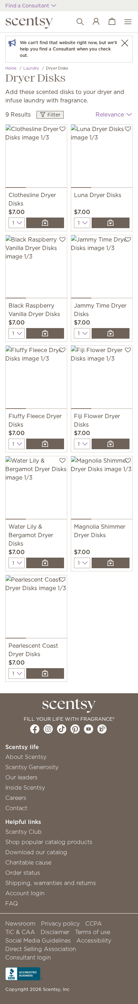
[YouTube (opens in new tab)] (88, 728)
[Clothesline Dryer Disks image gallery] (36, 158)
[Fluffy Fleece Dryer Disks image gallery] (36, 379)
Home (11, 68)
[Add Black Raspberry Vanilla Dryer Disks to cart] (45, 333)
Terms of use (92, 932)
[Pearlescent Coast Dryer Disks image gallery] (36, 608)
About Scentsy (25, 757)
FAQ (11, 903)
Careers (15, 798)
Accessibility (93, 940)
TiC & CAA (20, 932)
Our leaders (21, 777)
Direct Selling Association (40, 949)
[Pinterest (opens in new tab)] (75, 728)
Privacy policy (60, 923)
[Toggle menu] (124, 21)
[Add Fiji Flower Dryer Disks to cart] (111, 444)
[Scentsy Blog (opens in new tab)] (102, 728)
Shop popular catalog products (48, 842)
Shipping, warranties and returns (50, 883)
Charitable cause (28, 862)
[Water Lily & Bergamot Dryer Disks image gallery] (36, 489)
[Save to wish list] (62, 128)
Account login (25, 893)
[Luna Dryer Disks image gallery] (102, 158)
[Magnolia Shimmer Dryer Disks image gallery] (102, 489)
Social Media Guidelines (38, 940)
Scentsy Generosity (31, 767)
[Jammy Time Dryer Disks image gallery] (102, 268)
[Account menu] (92, 22)
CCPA (93, 923)
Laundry (31, 68)
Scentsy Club (23, 832)
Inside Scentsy (25, 787)
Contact (16, 808)
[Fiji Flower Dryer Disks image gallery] (102, 379)
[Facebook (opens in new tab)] (35, 728)
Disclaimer (55, 932)
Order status (22, 873)
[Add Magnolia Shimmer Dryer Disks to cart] (111, 563)
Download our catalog (36, 852)
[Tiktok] (62, 728)
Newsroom (20, 923)
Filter (53, 114)
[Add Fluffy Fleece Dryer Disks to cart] (45, 444)
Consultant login (28, 957)
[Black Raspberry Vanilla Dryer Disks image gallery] (36, 268)
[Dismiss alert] (124, 43)
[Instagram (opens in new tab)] (48, 728)
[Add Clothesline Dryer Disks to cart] (45, 223)
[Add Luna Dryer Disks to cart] (111, 223)
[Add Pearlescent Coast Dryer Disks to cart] (45, 673)
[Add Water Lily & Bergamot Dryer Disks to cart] (45, 563)
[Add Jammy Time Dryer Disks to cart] (111, 333)
